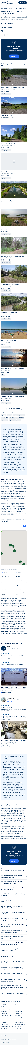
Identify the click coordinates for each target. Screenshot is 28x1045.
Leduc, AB (3, 1022)
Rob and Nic (11, 698)
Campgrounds (4, 8)
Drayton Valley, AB (5, 1024)
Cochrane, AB (4, 1013)
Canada (10, 8)
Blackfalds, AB (4, 1028)
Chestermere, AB (18, 1013)
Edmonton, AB (18, 1004)
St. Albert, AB (18, 1015)
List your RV (22, 2)
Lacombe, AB (4, 1020)
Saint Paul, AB (18, 1028)
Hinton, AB (17, 1006)
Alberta (15, 8)
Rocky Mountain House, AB (7, 1026)
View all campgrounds (14, 408)
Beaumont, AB (4, 1011)
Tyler (8, 647)
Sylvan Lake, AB (18, 1017)
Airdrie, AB (17, 1009)
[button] (13, 546)
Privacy (7, 1042)
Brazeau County (22, 8)
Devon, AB (17, 1020)
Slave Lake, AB (18, 1026)
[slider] (5, 654)
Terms (2, 1042)
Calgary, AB (3, 1004)
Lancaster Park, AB (5, 1017)
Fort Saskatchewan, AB (20, 1024)
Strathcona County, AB (20, 1011)
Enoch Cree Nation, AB (6, 1015)
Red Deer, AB (4, 1006)
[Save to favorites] (25, 670)
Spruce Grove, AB (19, 1022)
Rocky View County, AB (6, 1009)
